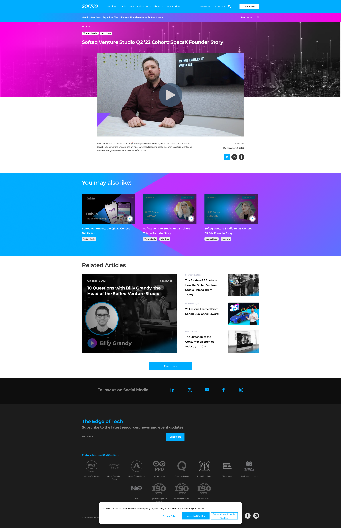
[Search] (229, 6)
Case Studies (173, 6)
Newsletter (205, 6)
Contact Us (249, 6)
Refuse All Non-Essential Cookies (224, 516)
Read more (246, 17)
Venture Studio (90, 33)
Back (88, 26)
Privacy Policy (169, 516)
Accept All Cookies (196, 516)
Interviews (106, 33)
